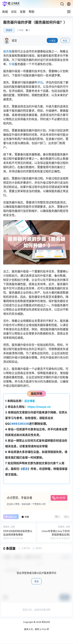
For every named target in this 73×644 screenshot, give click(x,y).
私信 (65, 40)
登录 (36, 581)
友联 (23, 11)
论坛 (14, 11)
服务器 (7, 51)
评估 (40, 82)
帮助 (31, 11)
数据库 (9, 30)
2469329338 (19, 423)
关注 (53, 40)
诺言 (25, 469)
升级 (12, 64)
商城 (5, 11)
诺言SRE (45, 622)
